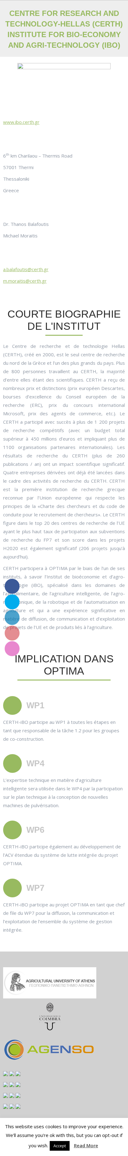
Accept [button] (59, 1146)
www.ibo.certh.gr (21, 122)
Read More (86, 1145)
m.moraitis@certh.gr (25, 281)
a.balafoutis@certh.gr (25, 269)
